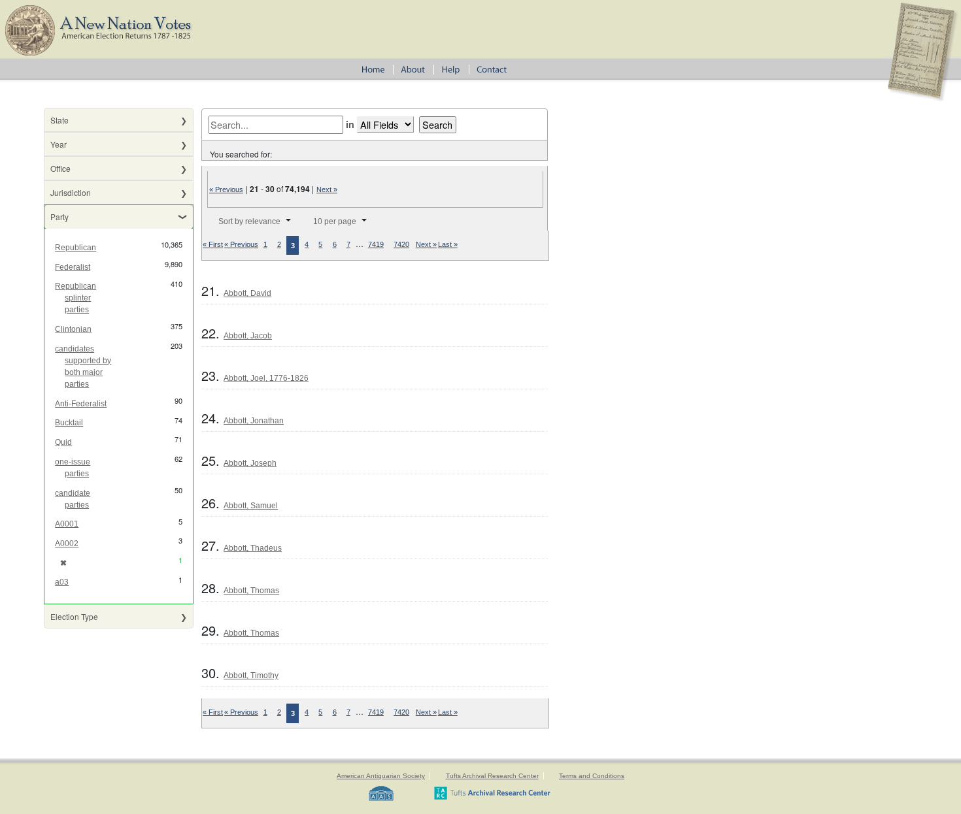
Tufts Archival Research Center (492, 775)
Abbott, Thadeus (253, 548)
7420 (401, 244)
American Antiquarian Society (381, 775)
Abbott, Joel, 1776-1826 (266, 378)
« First (213, 244)
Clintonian (73, 329)
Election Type (74, 616)
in (350, 124)
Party (59, 216)
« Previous (226, 189)
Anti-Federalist (81, 403)
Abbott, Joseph (250, 463)
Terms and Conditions (591, 775)
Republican (75, 247)
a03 (62, 582)
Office (60, 168)
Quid (63, 442)
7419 (376, 244)
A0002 (66, 543)
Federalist (72, 267)
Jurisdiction (70, 192)
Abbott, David (247, 293)
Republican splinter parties (75, 298)
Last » (448, 244)
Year (58, 144)
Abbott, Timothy (251, 675)
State (59, 119)
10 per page (334, 221)
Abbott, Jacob (248, 335)
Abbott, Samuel (251, 505)
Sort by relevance (249, 221)
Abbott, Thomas (251, 590)
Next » (326, 189)
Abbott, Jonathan (254, 420)
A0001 (66, 524)
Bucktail (69, 422)
